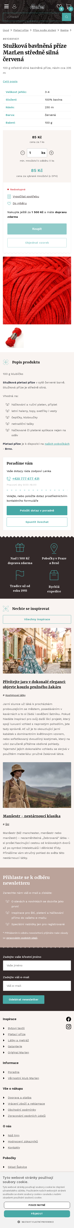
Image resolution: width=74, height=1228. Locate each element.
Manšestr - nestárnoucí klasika (32, 816)
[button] (37, 242)
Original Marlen (18, 1052)
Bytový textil (16, 1028)
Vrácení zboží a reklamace (26, 1103)
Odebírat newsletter (23, 999)
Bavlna (64, 30)
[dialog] (37, 1200)
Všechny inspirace (37, 619)
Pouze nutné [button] (37, 1205)
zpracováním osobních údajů (21, 938)
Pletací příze (21, 30)
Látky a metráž (18, 1040)
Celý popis (10, 81)
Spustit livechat (37, 522)
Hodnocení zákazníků (23, 1141)
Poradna (13, 1072)
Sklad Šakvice (17, 1167)
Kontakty (14, 1147)
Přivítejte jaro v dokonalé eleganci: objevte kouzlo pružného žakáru (34, 684)
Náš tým (13, 1135)
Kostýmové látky (15, 695)
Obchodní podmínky (22, 1109)
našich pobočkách (57, 443)
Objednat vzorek (37, 242)
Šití (7, 824)
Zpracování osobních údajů (27, 1115)
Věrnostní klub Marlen (23, 1078)
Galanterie (15, 1046)
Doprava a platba (19, 1097)
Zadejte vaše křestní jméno (22, 957)
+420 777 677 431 (25, 478)
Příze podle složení (44, 30)
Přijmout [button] (37, 1213)
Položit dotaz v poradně (37, 510)
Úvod (6, 30)
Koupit (37, 229)
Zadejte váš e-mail (16, 977)
